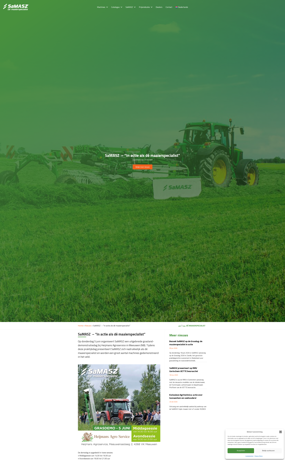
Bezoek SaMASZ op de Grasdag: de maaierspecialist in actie (185, 343)
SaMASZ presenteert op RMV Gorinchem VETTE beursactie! (183, 369)
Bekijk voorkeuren (268, 450)
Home (80, 325)
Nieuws (88, 325)
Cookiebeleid (249, 456)
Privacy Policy (258, 456)
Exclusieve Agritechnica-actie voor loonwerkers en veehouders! (186, 396)
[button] (280, 432)
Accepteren (241, 450)
